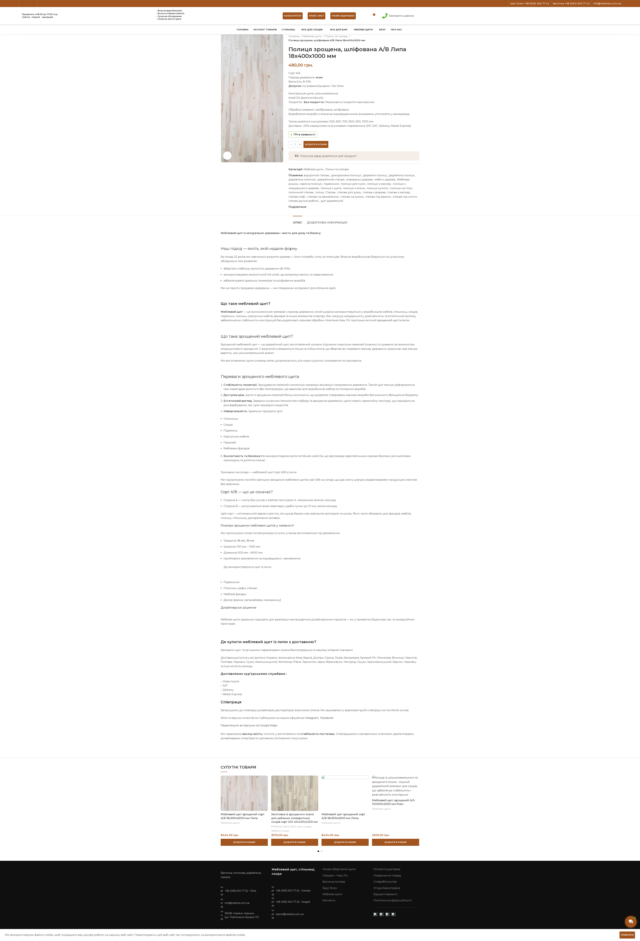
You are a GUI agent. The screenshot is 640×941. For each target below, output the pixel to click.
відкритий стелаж (316, 175)
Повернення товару (387, 875)
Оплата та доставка (387, 869)
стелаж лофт (297, 196)
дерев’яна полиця (401, 175)
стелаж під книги (405, 196)
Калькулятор (292, 15)
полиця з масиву (379, 183)
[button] (244, 842)
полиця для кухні (353, 183)
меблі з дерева (384, 179)
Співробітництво (385, 881)
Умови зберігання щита (339, 869)
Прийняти (627, 934)
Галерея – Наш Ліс (335, 875)
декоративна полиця (346, 175)
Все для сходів (301, 826)
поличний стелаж (301, 192)
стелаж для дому (349, 192)
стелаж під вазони (378, 196)
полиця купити (377, 188)
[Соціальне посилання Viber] (328, 207)
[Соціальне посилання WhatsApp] (321, 207)
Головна (294, 36)
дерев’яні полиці (375, 175)
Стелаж (331, 192)
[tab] (297, 221)
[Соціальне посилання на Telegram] (324, 207)
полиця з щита (330, 188)
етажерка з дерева (359, 179)
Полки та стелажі (336, 36)
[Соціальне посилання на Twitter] (26, 3)
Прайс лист (316, 15)
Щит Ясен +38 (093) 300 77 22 (529, 3)
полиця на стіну (401, 188)
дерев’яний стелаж (330, 179)
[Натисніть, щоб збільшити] (227, 155)
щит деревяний (331, 200)
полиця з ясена (354, 188)
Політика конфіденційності (393, 900)
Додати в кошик (316, 144)
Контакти (328, 900)
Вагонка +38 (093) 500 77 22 (571, 3)
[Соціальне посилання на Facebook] (22, 3)
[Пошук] (364, 16)
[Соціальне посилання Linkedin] (34, 3)
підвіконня (331, 183)
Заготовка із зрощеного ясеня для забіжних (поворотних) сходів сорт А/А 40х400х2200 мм (294, 818)
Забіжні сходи (280, 830)
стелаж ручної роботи (303, 200)
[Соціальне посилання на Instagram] (30, 3)
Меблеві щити (312, 36)
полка (319, 192)
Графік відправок (343, 15)
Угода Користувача (387, 888)
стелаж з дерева (374, 192)
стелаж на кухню (352, 196)
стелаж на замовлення (323, 196)
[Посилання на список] (244, 890)
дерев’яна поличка (302, 179)
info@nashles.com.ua (607, 3)
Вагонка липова (333, 881)
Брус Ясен (329, 888)
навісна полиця (311, 183)
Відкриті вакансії (385, 894)
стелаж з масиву (398, 192)
